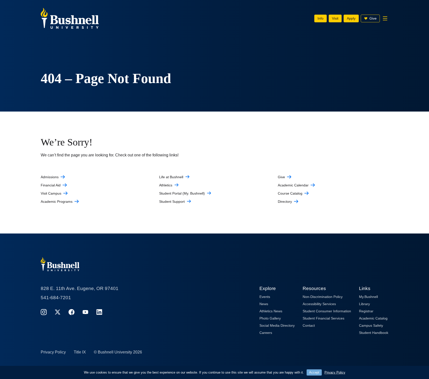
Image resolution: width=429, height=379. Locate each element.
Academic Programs (56, 202)
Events (264, 297)
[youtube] (85, 312)
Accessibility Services (319, 304)
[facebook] (71, 312)
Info (320, 18)
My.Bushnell (368, 297)
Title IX (80, 352)
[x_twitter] (58, 312)
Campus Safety (371, 325)
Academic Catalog (373, 318)
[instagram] (44, 312)
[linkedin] (99, 312)
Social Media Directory (277, 325)
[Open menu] (385, 18)
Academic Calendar (293, 185)
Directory (285, 202)
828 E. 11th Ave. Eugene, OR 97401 (79, 288)
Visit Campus (51, 193)
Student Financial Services (323, 318)
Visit (335, 18)
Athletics (165, 185)
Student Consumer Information (327, 311)
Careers (265, 333)
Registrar (366, 311)
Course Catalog (290, 193)
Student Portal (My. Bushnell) (182, 193)
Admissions (50, 177)
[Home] (70, 18)
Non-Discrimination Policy (323, 297)
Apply (351, 18)
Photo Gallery (270, 318)
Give (373, 18)
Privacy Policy (53, 352)
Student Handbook (373, 333)
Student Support (172, 202)
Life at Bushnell (171, 177)
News (263, 304)
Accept (314, 372)
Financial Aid (51, 185)
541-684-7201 (56, 297)
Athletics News (270, 311)
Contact (309, 325)
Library (364, 304)
